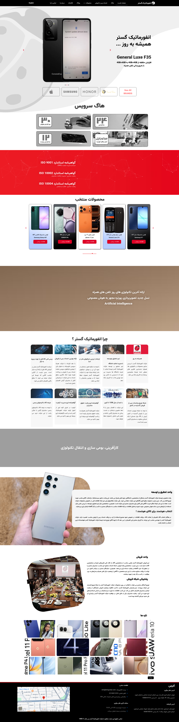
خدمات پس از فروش (101, 3)
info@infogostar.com (109, 690)
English (31, 3)
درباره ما (62, 3)
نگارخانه (70, 3)
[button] (23, 50)
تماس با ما (53, 3)
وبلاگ (78, 3)
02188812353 (113, 693)
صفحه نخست (121, 3)
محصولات (88, 3)
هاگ (112, 3)
